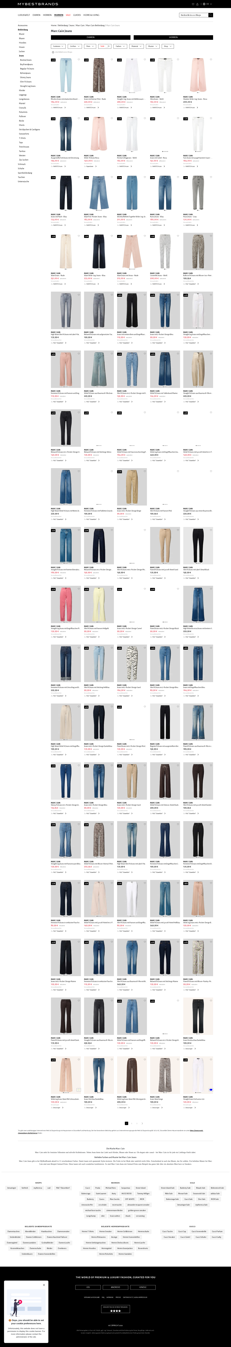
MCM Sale (215, 1199)
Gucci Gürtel (185, 1237)
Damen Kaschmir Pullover (57, 1237)
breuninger (11, 1188)
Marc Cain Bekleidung (95, 25)
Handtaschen (46, 1231)
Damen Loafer (64, 1243)
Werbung (109, 1297)
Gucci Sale (188, 1199)
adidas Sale (215, 1194)
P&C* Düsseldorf (63, 1188)
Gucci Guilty (216, 1237)
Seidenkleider (15, 1237)
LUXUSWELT (24, 15)
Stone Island (141, 1188)
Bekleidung (63, 25)
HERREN (47, 15)
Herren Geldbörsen (124, 1231)
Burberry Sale (185, 1188)
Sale (192, 1183)
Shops (38, 1183)
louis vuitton (115, 1216)
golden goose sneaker (137, 1210)
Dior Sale (201, 1199)
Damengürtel (12, 1243)
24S (49, 1188)
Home (53, 25)
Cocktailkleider (47, 1243)
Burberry (90, 1199)
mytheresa (38, 1188)
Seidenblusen (27, 1254)
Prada (97, 1188)
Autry (114, 1194)
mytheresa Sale (201, 1205)
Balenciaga (86, 1194)
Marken (115, 1183)
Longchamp (91, 1216)
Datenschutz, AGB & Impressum (135, 1297)
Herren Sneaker (105, 1231)
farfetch (25, 1188)
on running (140, 1216)
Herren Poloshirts (106, 1254)
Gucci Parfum (217, 1231)
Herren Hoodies (89, 1248)
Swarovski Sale (199, 1194)
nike (103, 1216)
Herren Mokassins (98, 1237)
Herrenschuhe (143, 1231)
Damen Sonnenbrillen (46, 1254)
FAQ (103, 1297)
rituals (128, 1216)
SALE (68, 15)
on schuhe (103, 1205)
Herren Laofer (139, 1243)
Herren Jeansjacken (125, 1248)
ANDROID (115, 1287)
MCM (142, 1199)
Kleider (49, 1248)
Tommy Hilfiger (143, 1194)
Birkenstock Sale (217, 1188)
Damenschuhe (35, 1248)
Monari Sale (183, 1194)
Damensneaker (63, 1231)
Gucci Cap (182, 1231)
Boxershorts (143, 1248)
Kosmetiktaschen (17, 1248)
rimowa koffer (87, 1205)
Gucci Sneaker (169, 1237)
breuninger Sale (184, 1205)
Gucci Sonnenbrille (199, 1231)
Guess (101, 1199)
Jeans (72, 25)
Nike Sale (169, 1194)
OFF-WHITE (129, 1199)
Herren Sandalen (125, 1254)
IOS (88, 1287)
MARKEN (58, 15)
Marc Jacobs (115, 1199)
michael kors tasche (93, 1210)
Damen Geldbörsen (33, 1237)
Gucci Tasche (167, 1231)
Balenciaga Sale (172, 1199)
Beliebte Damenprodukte (38, 1227)
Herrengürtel (106, 1248)
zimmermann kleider (114, 1210)
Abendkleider (30, 1231)
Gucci (87, 1188)
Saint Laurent (101, 1194)
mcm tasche (117, 1205)
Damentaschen (14, 1231)
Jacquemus (125, 1188)
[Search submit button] (211, 15)
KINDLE (142, 1287)
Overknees (62, 1248)
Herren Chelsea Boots (120, 1243)
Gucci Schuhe (201, 1237)
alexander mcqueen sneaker (138, 1205)
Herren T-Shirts (88, 1231)
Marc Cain (80, 25)
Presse (118, 1297)
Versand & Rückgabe (92, 1297)
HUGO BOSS (127, 1194)
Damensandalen (29, 1243)
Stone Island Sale (168, 1188)
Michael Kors (111, 1188)
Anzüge (114, 1237)
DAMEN (36, 15)
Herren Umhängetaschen (96, 1243)
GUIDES (77, 15)
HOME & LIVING (91, 15)
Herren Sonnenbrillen (131, 1237)
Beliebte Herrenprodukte (115, 1227)
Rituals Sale (200, 1188)
